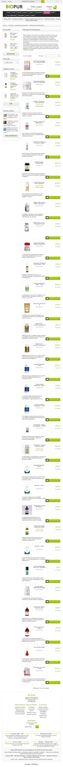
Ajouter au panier (54, 76)
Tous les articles (11, 135)
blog (59, 1)
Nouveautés (11, 54)
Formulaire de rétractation (43, 711)
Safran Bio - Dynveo (39, 485)
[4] (40, 64)
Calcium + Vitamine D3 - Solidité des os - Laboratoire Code (39, 123)
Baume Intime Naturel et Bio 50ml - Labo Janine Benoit (39, 82)
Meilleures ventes (31, 712)
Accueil (5, 25)
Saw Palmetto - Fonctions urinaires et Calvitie (39, 445)
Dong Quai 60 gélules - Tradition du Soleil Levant (39, 243)
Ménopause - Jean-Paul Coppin (39, 668)
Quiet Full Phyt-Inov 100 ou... (14, 95)
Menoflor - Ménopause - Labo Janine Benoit (39, 102)
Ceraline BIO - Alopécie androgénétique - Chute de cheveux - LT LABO (39, 426)
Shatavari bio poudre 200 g (39, 304)
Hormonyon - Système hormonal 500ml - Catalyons (39, 608)
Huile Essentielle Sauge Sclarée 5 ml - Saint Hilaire (39, 567)
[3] (39, 64)
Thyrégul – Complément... (14, 73)
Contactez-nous (43, 715)
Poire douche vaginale (39, 647)
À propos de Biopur (20, 713)
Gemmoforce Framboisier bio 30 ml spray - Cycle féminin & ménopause (39, 264)
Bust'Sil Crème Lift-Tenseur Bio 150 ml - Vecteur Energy (39, 143)
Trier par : (41, 56)
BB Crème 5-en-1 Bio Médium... (14, 34)
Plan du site (43, 717)
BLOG (31, 710)
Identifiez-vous (38, 9)
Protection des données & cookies (20, 711)
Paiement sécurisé (20, 709)
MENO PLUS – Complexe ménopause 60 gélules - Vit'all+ (39, 325)
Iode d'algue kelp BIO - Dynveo (39, 466)
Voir (10, 103)
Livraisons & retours (20, 707)
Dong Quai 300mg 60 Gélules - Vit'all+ (39, 284)
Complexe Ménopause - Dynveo (39, 365)
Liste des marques (31, 714)
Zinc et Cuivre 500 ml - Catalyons (39, 627)
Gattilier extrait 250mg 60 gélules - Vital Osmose (39, 203)
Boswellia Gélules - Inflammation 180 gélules (39, 587)
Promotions (31, 707)
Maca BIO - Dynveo (39, 546)
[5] (42, 64)
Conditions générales (42, 709)
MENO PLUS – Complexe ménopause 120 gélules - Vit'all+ (39, 345)
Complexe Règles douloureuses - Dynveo (39, 385)
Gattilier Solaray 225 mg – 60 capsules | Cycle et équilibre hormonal (39, 224)
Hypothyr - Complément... (14, 83)
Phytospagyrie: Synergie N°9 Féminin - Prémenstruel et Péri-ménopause (39, 507)
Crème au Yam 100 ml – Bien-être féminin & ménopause (39, 183)
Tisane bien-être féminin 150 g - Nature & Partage (39, 61)
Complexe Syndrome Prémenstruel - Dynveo (39, 405)
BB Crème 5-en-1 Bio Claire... (14, 45)
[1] (36, 64)
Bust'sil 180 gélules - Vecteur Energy (39, 162)
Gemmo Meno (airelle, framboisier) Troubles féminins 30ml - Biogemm (39, 527)
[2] (37, 64)
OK (43, 1)
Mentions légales (43, 707)
